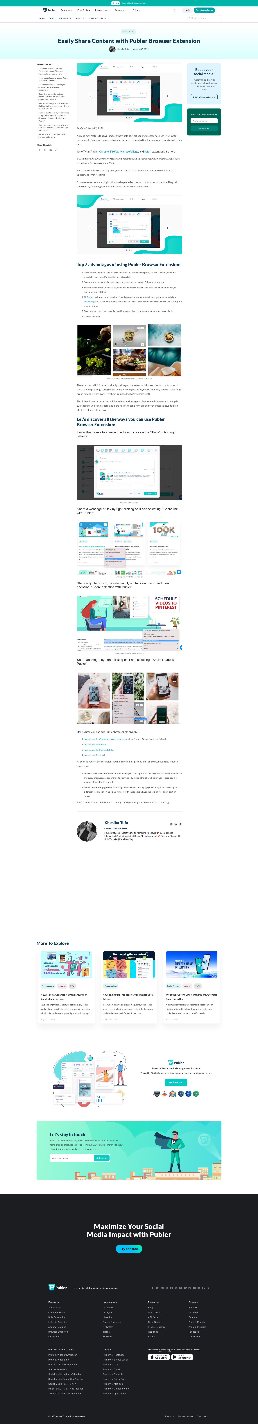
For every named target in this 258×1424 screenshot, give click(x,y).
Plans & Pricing (197, 1322)
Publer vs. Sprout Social (115, 1360)
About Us (193, 1308)
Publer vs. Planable (113, 1374)
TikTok (72, 986)
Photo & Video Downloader (62, 1355)
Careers (193, 1317)
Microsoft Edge (129, 151)
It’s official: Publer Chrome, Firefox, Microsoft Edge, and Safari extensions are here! (51, 71)
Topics (78, 18)
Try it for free (176, 1082)
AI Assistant (54, 1308)
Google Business (112, 1322)
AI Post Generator (57, 1369)
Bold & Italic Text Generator (62, 1364)
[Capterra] (157, 1094)
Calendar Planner (57, 1312)
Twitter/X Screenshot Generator (64, 1393)
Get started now (204, 10)
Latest (52, 18)
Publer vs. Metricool (113, 1384)
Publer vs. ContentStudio (116, 1389)
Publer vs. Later (111, 1364)
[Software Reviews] (173, 1094)
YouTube (107, 1337)
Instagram (62, 986)
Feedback (194, 1332)
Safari (147, 151)
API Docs (153, 1317)
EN (175, 10)
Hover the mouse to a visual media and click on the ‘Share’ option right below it (51, 96)
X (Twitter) (108, 1327)
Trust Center (195, 1337)
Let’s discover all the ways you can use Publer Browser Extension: (51, 87)
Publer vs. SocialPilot (114, 1379)
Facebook (108, 1308)
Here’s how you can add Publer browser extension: (52, 135)
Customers (194, 1312)
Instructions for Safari (94, 755)
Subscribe (204, 128)
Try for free (129, 1249)
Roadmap (153, 1332)
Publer (90, 297)
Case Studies (155, 1322)
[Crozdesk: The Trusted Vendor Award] (181, 1094)
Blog (150, 1308)
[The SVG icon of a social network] (153, 1288)
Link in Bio (54, 1337)
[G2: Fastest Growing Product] (164, 1094)
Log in (187, 10)
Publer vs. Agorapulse (114, 1393)
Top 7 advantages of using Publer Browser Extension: (53, 79)
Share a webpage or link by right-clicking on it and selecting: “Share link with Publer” (53, 106)
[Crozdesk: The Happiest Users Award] (196, 1094)
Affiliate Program (197, 1327)
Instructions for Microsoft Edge (99, 750)
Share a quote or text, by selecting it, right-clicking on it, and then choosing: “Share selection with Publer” (53, 117)
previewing (89, 301)
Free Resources (96, 18)
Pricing (136, 10)
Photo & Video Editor (59, 1360)
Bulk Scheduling (57, 1317)
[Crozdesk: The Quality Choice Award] (188, 1094)
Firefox (114, 151)
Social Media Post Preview (62, 1384)
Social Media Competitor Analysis (65, 1379)
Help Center (154, 1312)
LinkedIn (107, 1317)
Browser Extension (58, 1332)
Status (151, 1337)
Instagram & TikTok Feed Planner (65, 1389)
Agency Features (57, 1327)
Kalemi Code (61, 1416)
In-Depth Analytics (57, 1322)
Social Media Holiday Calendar (64, 1374)
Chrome (104, 151)
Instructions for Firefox (95, 744)
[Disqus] (129, 881)
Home (41, 18)
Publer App (165, 1349)
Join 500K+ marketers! (204, 97)
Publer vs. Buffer (111, 1369)
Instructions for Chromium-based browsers (105, 739)
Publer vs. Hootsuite (113, 1355)
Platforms (64, 18)
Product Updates (128, 32)
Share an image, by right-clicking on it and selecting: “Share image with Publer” (53, 127)
